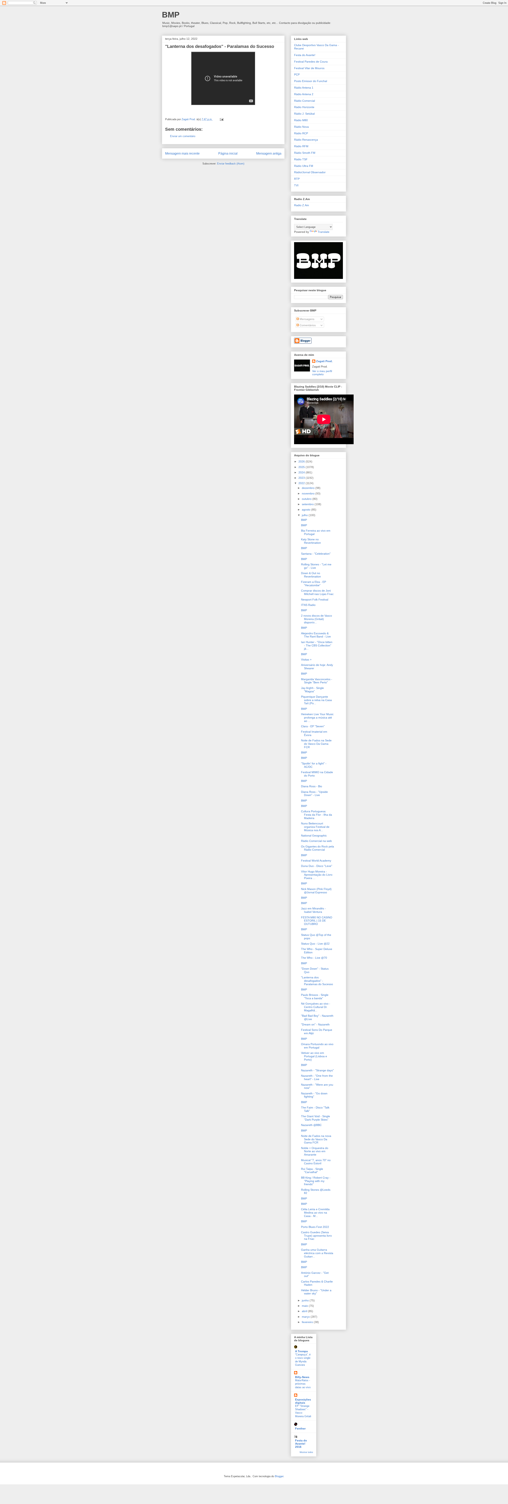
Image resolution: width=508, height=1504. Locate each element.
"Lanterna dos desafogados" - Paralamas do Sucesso (317, 981)
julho (305, 515)
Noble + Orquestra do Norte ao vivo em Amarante (314, 1151)
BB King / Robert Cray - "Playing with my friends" (315, 1181)
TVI (296, 185)
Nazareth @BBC (311, 1125)
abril (305, 1311)
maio (305, 1305)
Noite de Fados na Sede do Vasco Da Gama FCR (316, 744)
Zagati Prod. (324, 361)
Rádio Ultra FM (303, 165)
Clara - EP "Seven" (313, 726)
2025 (302, 467)
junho (306, 1300)
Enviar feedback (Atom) (230, 163)
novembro (308, 493)
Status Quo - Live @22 (315, 943)
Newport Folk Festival (314, 599)
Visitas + (306, 659)
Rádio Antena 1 (303, 87)
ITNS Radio (308, 604)
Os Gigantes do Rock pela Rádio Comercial (317, 848)
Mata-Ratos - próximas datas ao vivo (303, 1384)
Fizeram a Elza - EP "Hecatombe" (313, 583)
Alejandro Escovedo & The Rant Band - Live (316, 635)
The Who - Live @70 (314, 957)
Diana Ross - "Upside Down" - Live (314, 793)
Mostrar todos (306, 1452)
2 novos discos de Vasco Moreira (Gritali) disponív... (316, 619)
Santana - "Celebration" (316, 553)
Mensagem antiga (268, 153)
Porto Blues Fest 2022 (315, 1226)
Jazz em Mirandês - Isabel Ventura (313, 910)
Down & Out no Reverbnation (311, 575)
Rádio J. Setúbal (304, 113)
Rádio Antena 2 (303, 94)
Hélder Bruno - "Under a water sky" (316, 1292)
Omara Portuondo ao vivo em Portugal (317, 1046)
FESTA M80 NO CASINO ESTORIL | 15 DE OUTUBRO (316, 921)
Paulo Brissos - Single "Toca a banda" (314, 996)
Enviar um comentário (182, 136)
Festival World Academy (316, 860)
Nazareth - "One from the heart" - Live (317, 1077)
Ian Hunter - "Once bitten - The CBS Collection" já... (316, 645)
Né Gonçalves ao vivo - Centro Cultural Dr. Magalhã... (315, 1007)
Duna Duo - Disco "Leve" (316, 866)
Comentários (307, 325)
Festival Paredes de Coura (311, 61)
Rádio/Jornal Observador (310, 172)
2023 (302, 477)
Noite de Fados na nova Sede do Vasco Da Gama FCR (316, 1139)
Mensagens (306, 319)
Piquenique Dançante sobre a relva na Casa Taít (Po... (316, 700)
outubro (307, 498)
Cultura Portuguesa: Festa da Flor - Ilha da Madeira (316, 815)
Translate (323, 231)
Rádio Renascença (306, 139)
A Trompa (301, 1351)
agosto (306, 509)
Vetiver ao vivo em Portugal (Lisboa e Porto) (314, 1056)
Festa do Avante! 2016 (301, 1443)
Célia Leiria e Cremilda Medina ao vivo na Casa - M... (315, 1213)
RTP (297, 178)
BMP (171, 14)
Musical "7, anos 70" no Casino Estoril (316, 1162)
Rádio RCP (301, 133)
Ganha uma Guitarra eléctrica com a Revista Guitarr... (317, 1253)
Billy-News (302, 1377)
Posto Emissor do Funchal (310, 81)
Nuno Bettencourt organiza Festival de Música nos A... (315, 827)
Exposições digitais (303, 1401)
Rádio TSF (301, 159)
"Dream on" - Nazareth (315, 1024)
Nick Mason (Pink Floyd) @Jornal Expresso (316, 890)
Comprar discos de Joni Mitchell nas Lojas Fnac (317, 592)
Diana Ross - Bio (311, 786)
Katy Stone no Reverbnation (311, 541)
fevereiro (308, 1322)
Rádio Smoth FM (304, 152)
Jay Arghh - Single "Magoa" (312, 689)
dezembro (308, 487)
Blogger (279, 1476)
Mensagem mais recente (182, 153)
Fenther (300, 1428)
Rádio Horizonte (304, 107)
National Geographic (314, 835)
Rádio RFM (301, 146)
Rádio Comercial (304, 100)
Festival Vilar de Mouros (309, 68)
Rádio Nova (301, 126)
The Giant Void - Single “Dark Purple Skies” (315, 1118)
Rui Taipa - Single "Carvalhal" (312, 1170)
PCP (297, 74)
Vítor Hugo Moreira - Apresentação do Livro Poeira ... (316, 875)
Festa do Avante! (304, 55)
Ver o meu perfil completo (322, 372)
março (306, 1316)
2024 (302, 472)
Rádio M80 (301, 120)
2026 (302, 461)
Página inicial (228, 153)
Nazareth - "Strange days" (317, 1070)
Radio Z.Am (301, 205)
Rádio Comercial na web (316, 840)
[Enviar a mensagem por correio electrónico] (221, 119)
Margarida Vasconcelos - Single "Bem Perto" (316, 681)
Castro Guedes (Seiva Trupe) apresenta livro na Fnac (316, 1236)
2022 (302, 483)
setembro (308, 504)
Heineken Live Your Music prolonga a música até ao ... (317, 718)
